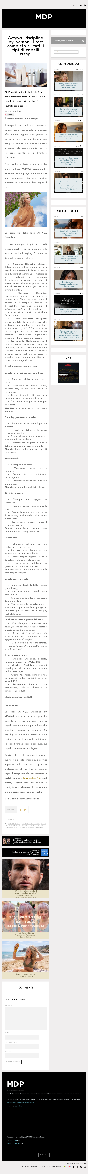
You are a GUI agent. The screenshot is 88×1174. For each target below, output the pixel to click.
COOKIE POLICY (57, 1167)
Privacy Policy (12, 1140)
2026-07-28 (57, 242)
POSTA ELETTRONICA (12, 1042)
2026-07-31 (57, 268)
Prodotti (11, 819)
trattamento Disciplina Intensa (31, 828)
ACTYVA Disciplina (14, 824)
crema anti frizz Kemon (31, 824)
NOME (7, 1033)
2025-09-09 (8, 111)
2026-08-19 (57, 120)
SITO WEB (8, 1051)
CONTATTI (34, 1167)
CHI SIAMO (25, 1167)
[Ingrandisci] (44, 195)
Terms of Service (13, 1143)
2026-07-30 (57, 319)
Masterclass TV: (32, 778)
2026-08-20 (57, 95)
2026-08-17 (57, 217)
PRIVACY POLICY (45, 1167)
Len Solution (19, 1106)
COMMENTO (8, 1005)
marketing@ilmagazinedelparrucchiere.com (20, 1102)
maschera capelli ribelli (25, 826)
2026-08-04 (57, 293)
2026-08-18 (57, 171)
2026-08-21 (57, 69)
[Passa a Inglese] (70, 1167)
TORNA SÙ (43, 1155)
